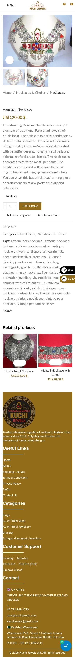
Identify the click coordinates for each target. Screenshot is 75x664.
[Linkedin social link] (27, 311)
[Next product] (13, 101)
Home (7, 92)
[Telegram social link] (36, 311)
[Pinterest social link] (23, 311)
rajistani (37, 288)
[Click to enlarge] (9, 60)
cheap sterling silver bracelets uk (26, 257)
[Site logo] (37, 5)
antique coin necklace (26, 241)
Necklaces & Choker (31, 92)
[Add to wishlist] (23, 363)
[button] (16, 363)
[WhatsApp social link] (31, 311)
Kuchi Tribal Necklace (19, 371)
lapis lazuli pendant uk (44, 272)
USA (67, 270)
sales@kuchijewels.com (22, 615)
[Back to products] (9, 101)
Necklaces (57, 92)
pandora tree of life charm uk (24, 283)
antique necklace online (33, 246)
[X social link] (18, 311)
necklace (44, 278)
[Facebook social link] (14, 311)
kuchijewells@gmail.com (22, 621)
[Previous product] (5, 101)
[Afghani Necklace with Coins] (55, 350)
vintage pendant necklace (36, 304)
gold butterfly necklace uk (40, 267)
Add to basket (30, 206)
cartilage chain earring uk (44, 251)
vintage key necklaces (33, 293)
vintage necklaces (30, 298)
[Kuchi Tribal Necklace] (20, 351)
